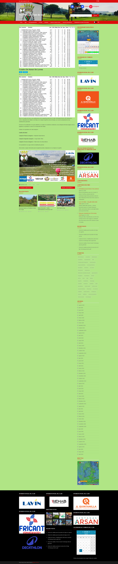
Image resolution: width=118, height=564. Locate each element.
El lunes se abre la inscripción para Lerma (27, 187)
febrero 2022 (81, 398)
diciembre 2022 (82, 373)
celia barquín (93, 262)
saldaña (80, 291)
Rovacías (89, 288)
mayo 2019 (81, 451)
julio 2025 (81, 307)
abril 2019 (81, 454)
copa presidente (81, 265)
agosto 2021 (81, 406)
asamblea (80, 259)
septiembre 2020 (82, 426)
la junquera (86, 275)
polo (96, 283)
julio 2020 (81, 429)
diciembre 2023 (82, 348)
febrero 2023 (81, 370)
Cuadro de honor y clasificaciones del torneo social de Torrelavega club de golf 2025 (88, 239)
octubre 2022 (82, 378)
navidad (80, 283)
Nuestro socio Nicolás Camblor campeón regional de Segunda (68, 187)
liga (33, 184)
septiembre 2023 (82, 353)
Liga (25, 22)
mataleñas (86, 280)
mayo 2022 (81, 391)
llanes (91, 278)
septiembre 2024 (82, 330)
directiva (86, 267)
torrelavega (88, 296)
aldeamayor (94, 256)
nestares (86, 283)
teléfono (85, 294)
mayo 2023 (81, 363)
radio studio (87, 286)
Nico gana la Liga (61, 208)
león (83, 278)
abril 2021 (81, 411)
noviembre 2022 (82, 375)
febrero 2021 (81, 416)
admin (29, 74)
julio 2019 (81, 449)
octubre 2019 (82, 441)
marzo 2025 (81, 317)
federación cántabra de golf (84, 272)
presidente (80, 286)
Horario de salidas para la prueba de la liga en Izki (88, 235)
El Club (40, 22)
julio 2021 (81, 408)
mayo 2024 (81, 340)
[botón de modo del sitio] (95, 22)
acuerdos (88, 256)
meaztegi (92, 280)
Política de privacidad (78, 558)
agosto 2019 (81, 446)
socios (38, 184)
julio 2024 (81, 335)
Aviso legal (85, 558)
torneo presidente (92, 294)
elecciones (80, 270)
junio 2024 (81, 338)
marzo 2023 (81, 368)
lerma (29, 184)
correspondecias (91, 265)
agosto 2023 (81, 355)
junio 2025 (81, 310)
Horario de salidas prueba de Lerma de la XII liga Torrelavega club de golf (88, 248)
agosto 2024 (81, 332)
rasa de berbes (81, 288)
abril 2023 (81, 365)
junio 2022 (81, 388)
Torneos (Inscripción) (67, 22)
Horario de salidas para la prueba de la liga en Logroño (88, 231)
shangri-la (94, 291)
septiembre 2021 (82, 403)
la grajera (80, 275)
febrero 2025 (81, 320)
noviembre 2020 (82, 424)
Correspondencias (33, 22)
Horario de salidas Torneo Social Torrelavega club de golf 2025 (89, 244)
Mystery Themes (36, 562)
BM (93, 259)
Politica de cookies (93, 558)
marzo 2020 (81, 434)
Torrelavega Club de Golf (32, 15)
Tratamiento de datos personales (81, 22)
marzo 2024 (81, 345)
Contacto (46, 22)
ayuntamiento (87, 259)
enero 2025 (81, 322)
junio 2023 (81, 360)
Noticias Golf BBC (84, 185)
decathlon (80, 267)
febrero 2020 (81, 436)
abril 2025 (81, 315)
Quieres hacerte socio (55, 22)
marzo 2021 (81, 413)
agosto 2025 (81, 305)
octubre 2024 (82, 327)
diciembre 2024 (82, 325)
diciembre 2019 (82, 439)
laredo (92, 275)
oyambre (91, 283)
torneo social (81, 296)
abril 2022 (81, 393)
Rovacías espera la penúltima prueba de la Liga (27, 209)
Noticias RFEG (83, 180)
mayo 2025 (81, 312)
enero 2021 (81, 418)
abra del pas (81, 256)
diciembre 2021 (82, 401)
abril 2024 (81, 343)
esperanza (87, 270)
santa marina (86, 291)
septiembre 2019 (82, 444)
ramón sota (94, 286)
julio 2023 (81, 358)
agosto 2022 (81, 383)
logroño (79, 280)
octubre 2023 (82, 350)
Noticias (25, 72)
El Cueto (92, 267)
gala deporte (94, 272)
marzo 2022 (81, 396)
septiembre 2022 (82, 381)
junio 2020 (81, 431)
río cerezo (95, 288)
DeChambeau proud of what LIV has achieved (89, 188)
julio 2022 (81, 386)
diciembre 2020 (82, 421)
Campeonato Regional (83, 262)
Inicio (21, 22)
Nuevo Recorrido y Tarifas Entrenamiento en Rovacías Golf (45, 209)
